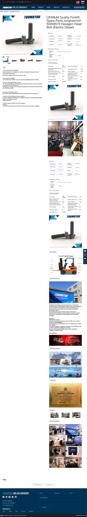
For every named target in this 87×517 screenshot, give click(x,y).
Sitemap (85, 515)
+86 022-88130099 (8, 1)
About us (56, 7)
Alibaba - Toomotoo (8, 515)
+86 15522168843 (18, 1)
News (48, 7)
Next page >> (49, 484)
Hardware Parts (15, 11)
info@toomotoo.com (28, 1)
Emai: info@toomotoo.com (8, 505)
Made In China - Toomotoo (20, 515)
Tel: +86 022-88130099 (7, 500)
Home (33, 7)
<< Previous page (37, 484)
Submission (45, 507)
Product (40, 7)
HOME (1, 11)
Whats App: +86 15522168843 (9, 503)
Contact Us (66, 7)
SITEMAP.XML (79, 515)
